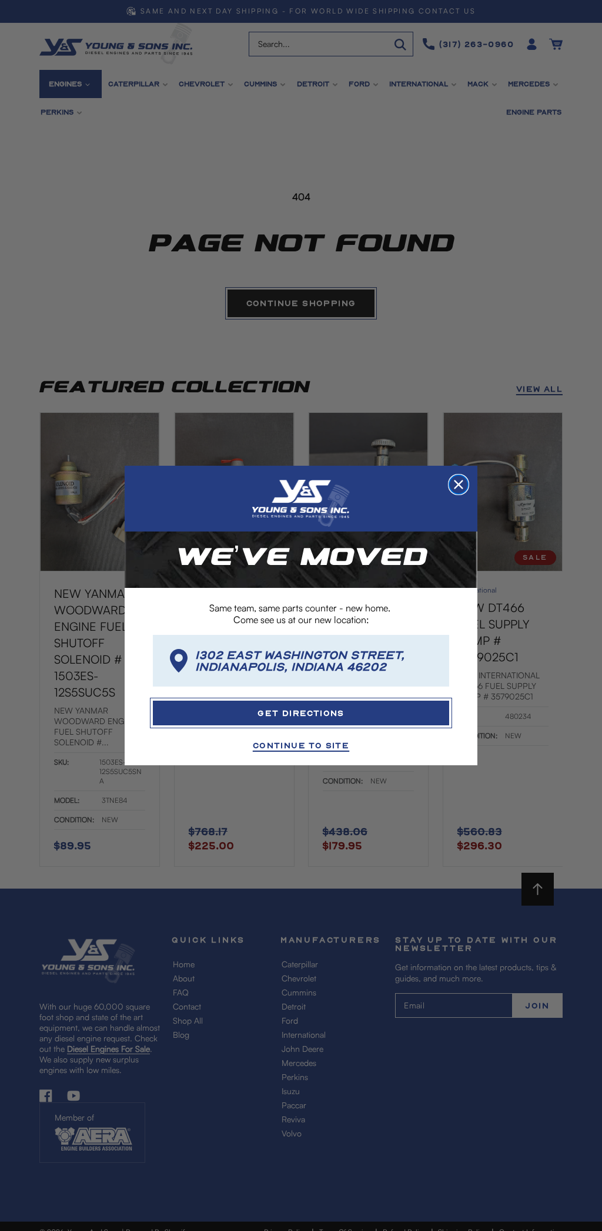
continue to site (301, 745)
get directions (301, 713)
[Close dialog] (458, 484)
